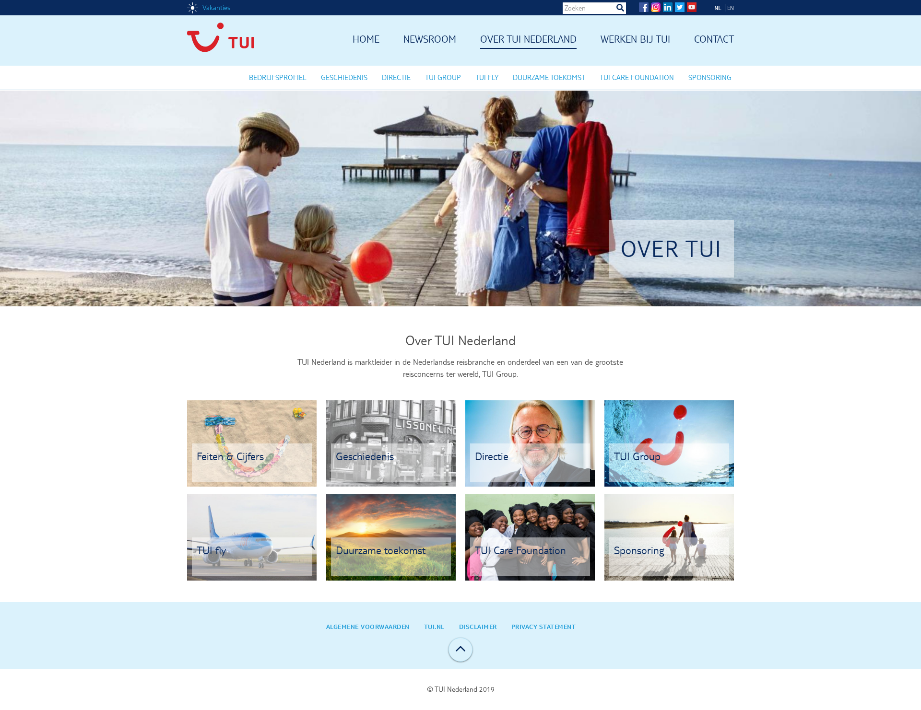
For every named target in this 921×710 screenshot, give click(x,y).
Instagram (656, 7)
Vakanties (216, 7)
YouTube (692, 7)
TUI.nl (434, 626)
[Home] (228, 40)
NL (717, 8)
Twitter (680, 7)
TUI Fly (486, 77)
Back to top (460, 650)
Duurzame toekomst (549, 77)
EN (730, 8)
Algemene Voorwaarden (368, 626)
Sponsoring (710, 77)
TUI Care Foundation (637, 77)
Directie (396, 77)
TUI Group (443, 77)
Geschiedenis (344, 77)
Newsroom (429, 40)
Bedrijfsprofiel (278, 77)
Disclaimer (478, 626)
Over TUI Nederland (528, 40)
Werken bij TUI (635, 40)
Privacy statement (543, 626)
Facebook (644, 7)
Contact (714, 40)
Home (366, 40)
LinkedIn (668, 7)
